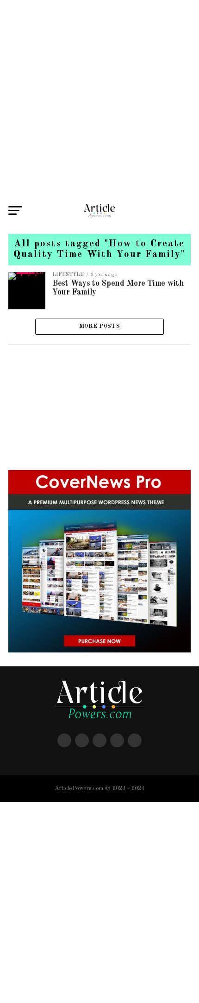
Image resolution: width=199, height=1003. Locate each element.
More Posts (99, 326)
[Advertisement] (99, 99)
